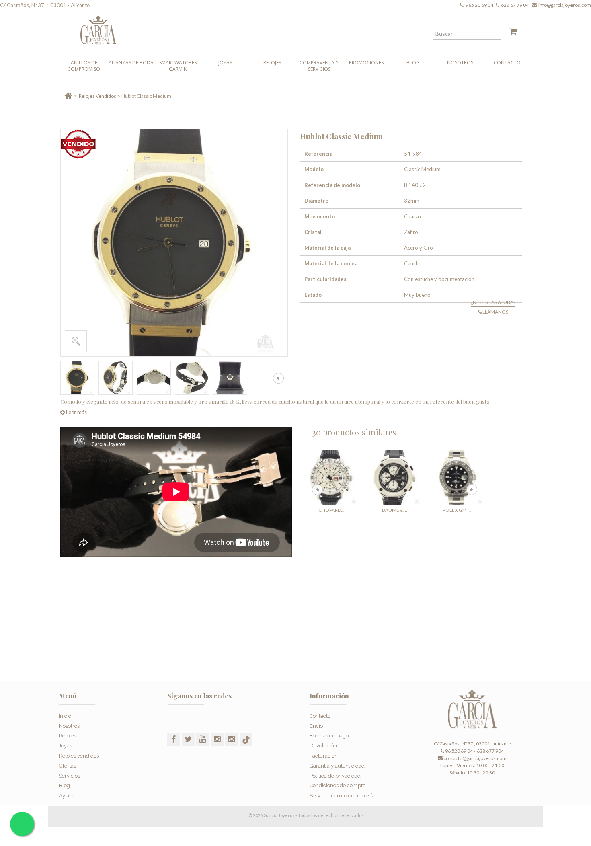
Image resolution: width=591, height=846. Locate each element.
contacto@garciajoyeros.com (475, 758)
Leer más (76, 412)
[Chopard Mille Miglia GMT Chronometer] (331, 477)
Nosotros (460, 62)
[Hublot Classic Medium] (77, 378)
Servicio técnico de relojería (342, 796)
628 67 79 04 (515, 5)
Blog (413, 62)
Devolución (323, 746)
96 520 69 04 (458, 751)
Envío (316, 726)
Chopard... (331, 510)
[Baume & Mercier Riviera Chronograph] (394, 477)
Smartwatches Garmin (178, 65)
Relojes (272, 62)
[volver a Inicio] (68, 96)
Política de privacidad (335, 776)
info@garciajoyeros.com (564, 5)
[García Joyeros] (279, 28)
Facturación (324, 756)
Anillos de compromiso (84, 65)
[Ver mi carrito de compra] (510, 33)
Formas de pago (329, 736)
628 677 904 (490, 751)
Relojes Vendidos (97, 96)
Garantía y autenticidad (337, 766)
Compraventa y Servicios (319, 65)
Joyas (225, 62)
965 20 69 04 (480, 5)
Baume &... (394, 510)
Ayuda (66, 796)
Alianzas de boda (131, 62)
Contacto (507, 62)
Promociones (366, 62)
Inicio (65, 716)
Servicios (69, 776)
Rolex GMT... (458, 510)
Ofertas (67, 766)
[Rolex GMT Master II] (457, 477)
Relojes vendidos (79, 756)
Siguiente (278, 378)
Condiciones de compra (338, 785)
